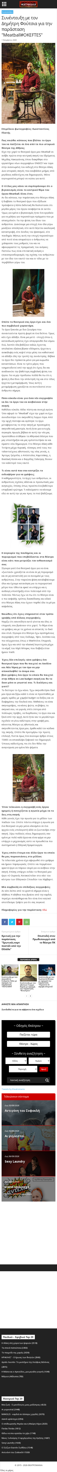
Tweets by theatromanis (13, 1089)
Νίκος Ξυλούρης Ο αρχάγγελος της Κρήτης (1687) (26, 1438)
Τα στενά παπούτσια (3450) (15, 1347)
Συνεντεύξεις (7, 12)
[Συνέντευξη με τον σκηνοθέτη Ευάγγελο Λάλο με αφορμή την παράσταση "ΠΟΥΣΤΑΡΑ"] (10, 970)
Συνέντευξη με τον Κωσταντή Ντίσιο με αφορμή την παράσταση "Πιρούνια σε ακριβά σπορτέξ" (46, 982)
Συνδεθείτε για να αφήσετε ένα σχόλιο (23, 1009)
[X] (12, 922)
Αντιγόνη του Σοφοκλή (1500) (16, 1452)
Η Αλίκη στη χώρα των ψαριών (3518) (19, 1343)
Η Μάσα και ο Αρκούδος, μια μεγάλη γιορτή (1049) (26, 1371)
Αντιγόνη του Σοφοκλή (22, 1111)
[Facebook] (5, 922)
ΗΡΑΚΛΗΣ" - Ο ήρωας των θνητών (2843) (21, 1357)
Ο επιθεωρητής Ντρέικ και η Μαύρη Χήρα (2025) (25, 1423)
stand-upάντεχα (17, 1187)
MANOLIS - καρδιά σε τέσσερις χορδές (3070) (23, 1414)
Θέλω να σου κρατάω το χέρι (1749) (19, 1433)
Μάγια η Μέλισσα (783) (12, 1376)
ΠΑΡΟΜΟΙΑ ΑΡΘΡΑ (28, 959)
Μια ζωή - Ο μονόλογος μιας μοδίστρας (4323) (24, 1404)
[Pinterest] (19, 922)
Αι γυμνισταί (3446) (11, 1409)
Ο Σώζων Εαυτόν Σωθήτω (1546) (17, 1447)
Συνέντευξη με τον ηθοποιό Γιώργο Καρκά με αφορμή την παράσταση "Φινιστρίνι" (28, 987)
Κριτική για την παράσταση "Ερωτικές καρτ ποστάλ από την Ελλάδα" (11, 942)
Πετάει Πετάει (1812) (11, 1428)
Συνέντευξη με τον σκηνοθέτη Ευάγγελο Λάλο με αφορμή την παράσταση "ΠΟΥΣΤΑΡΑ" (9, 982)
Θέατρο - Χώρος (28, 1044)
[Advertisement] (28, 1232)
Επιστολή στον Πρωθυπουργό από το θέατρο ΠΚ (44, 939)
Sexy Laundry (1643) (11, 1442)
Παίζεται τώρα (28, 1034)
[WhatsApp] (26, 922)
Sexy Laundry (15, 1161)
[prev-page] (26, 996)
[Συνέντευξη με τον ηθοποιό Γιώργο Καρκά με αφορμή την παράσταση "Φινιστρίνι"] (28, 972)
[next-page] (30, 996)
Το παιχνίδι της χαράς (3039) (15, 1352)
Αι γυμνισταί (14, 1136)
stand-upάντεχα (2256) (12, 1419)
